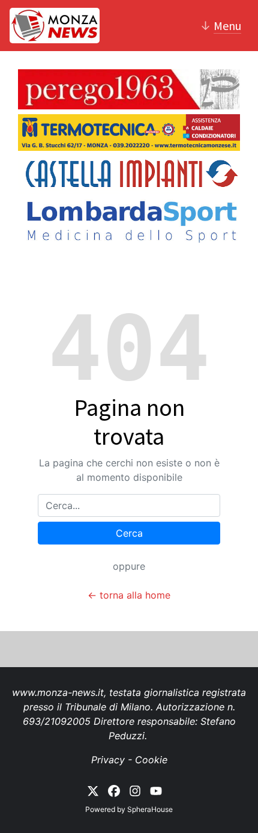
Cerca (129, 533)
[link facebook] (114, 790)
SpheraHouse (150, 809)
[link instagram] (135, 790)
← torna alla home (129, 595)
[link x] (93, 790)
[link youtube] (156, 790)
